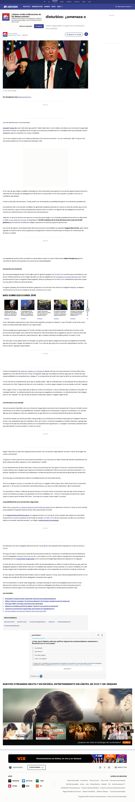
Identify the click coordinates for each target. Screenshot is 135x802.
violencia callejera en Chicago (31, 371)
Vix (49, 1)
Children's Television (102, 791)
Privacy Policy (84, 780)
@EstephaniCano (25, 97)
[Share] (86, 34)
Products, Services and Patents (90, 788)
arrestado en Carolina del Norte (67, 277)
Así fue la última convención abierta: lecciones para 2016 (25, 611)
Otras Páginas (34, 767)
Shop (89, 1)
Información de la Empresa (117, 780)
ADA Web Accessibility (72, 784)
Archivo (82, 784)
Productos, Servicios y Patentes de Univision (112, 788)
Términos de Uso (94, 780)
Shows (62, 1)
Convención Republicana (37, 622)
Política (6, 319)
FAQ (109, 784)
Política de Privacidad (73, 780)
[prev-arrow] (1, 731)
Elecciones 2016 (9, 622)
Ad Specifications (95, 784)
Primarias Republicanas (11, 625)
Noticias (55, 1)
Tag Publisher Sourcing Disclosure (70, 788)
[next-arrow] (88, 310)
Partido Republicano (64, 622)
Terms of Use (104, 780)
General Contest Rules (88, 791)
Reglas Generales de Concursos (72, 791)
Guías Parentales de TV (118, 784)
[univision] (10, 7)
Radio (83, 1)
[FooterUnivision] (16, 767)
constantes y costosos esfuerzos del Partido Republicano (31, 507)
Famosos (69, 1)
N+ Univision (13, 33)
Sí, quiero (39, 26)
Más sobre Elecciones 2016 (19, 295)
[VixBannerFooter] (67, 758)
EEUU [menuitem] (54, 7)
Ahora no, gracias (25, 26)
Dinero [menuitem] (47, 7)
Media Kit (104, 784)
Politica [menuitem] (26, 7)
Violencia (52, 622)
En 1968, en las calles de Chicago (14, 220)
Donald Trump (21, 622)
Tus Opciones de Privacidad (117, 791)
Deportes (76, 1)
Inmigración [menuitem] (37, 7)
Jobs (87, 784)
